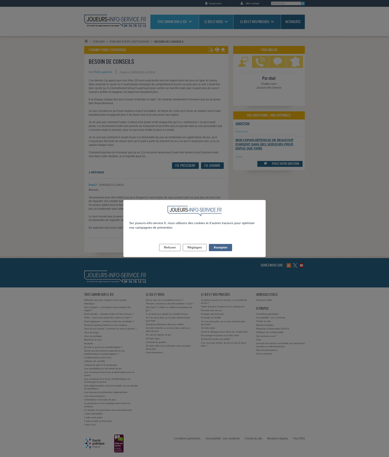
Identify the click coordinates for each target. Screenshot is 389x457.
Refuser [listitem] (170, 247)
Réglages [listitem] (195, 247)
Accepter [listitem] (220, 247)
